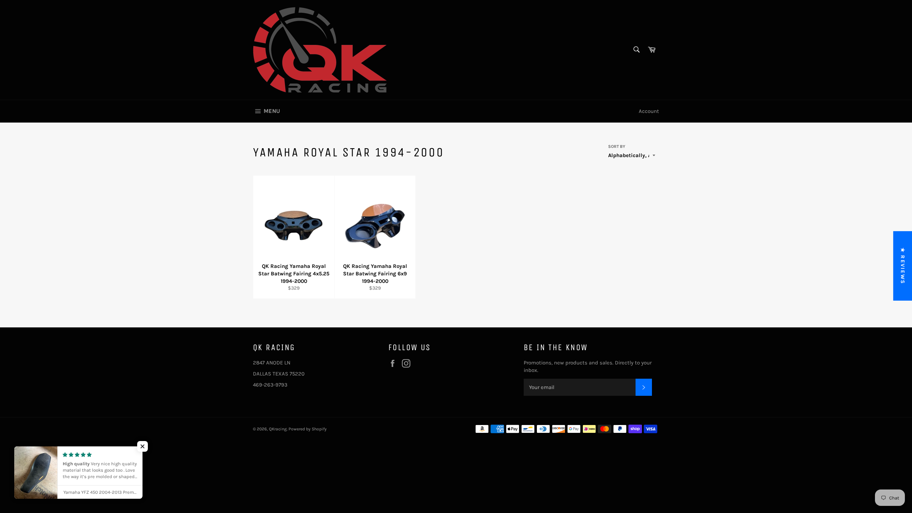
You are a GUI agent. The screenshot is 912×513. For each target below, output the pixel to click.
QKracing (278, 428)
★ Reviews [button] (903, 266)
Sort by (616, 146)
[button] (142, 446)
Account (649, 111)
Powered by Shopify (308, 428)
